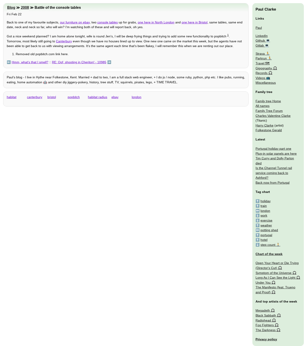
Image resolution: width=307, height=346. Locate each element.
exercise (266, 220)
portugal (266, 235)
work (263, 215)
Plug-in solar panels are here (276, 153)
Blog (11, 7)
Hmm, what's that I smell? (30, 62)
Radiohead (263, 320)
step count (267, 244)
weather (266, 225)
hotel (263, 240)
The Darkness (266, 330)
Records (261, 73)
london (136, 97)
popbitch (74, 97)
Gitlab (260, 45)
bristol (51, 97)
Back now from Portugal (272, 182)
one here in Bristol (194, 22)
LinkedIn (262, 36)
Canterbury (64, 41)
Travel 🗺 (263, 63)
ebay (114, 97)
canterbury (34, 97)
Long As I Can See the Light (275, 277)
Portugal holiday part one (273, 148)
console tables (107, 22)
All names (262, 106)
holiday (265, 201)
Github (260, 40)
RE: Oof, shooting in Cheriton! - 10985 (79, 62)
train (263, 206)
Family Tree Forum (269, 111)
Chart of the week (269, 254)
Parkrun (261, 58)
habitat (11, 97)
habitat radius (97, 97)
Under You (263, 282)
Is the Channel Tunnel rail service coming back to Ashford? (274, 172)
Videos (260, 78)
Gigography (264, 68)
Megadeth (263, 310)
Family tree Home (268, 101)
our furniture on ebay (75, 22)
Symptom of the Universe (273, 273)
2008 (25, 7)
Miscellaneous (266, 82)
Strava (260, 53)
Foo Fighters (265, 325)
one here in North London (156, 22)
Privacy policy (266, 339)
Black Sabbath (266, 315)
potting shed (269, 230)
